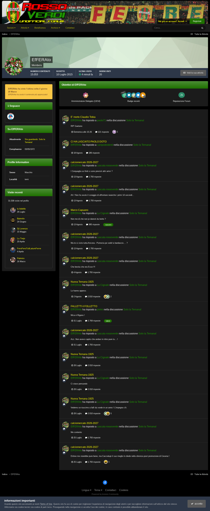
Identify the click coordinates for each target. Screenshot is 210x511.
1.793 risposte (94, 177)
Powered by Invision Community (105, 494)
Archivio (55, 28)
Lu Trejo (21, 238)
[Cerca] (202, 27)
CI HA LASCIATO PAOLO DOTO (89, 141)
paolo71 (101, 120)
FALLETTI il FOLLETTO (84, 306)
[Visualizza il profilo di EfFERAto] (65, 119)
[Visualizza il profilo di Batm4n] (13, 220)
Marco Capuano (79, 210)
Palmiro (20, 258)
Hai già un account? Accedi (172, 21)
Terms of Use (46, 504)
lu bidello (21, 209)
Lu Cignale (103, 213)
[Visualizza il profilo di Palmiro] (13, 259)
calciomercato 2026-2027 (84, 162)
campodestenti (105, 145)
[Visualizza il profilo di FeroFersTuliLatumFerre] (13, 250)
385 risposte (94, 224)
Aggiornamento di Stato (185, 28)
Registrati (197, 21)
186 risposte (94, 153)
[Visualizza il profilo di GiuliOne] (10, 116)
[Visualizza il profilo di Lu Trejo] (13, 240)
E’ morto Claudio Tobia (83, 117)
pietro (100, 309)
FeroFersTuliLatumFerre (29, 248)
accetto (197, 503)
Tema (97, 490)
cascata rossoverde (107, 165)
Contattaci (70, 28)
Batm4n (21, 218)
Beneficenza (40, 28)
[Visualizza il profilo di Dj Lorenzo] (13, 230)
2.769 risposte (93, 321)
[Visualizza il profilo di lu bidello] (13, 210)
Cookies (123, 490)
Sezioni (10, 28)
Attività (24, 28)
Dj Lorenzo (22, 228)
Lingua (86, 490)
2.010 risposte (93, 296)
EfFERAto (76, 120)
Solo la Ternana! (135, 120)
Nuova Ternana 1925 (82, 281)
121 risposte (103, 132)
